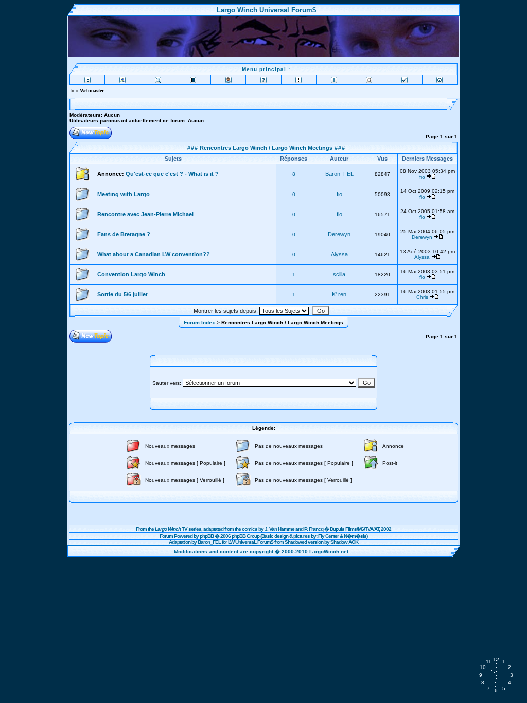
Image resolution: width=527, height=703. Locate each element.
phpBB (207, 536)
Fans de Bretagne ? (123, 234)
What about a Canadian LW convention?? (153, 254)
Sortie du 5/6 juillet (122, 294)
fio (422, 177)
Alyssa (339, 254)
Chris (422, 297)
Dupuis (337, 529)
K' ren (339, 294)
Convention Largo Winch (131, 274)
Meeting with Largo (123, 194)
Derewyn (339, 234)
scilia (339, 274)
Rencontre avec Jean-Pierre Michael (145, 214)
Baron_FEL (339, 174)
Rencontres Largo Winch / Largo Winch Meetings (265, 148)
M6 (361, 529)
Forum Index (199, 322)
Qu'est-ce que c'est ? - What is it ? (172, 174)
